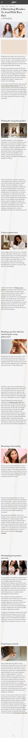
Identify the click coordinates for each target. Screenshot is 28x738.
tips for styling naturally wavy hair (9, 86)
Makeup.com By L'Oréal (15, 402)
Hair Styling (12, 6)
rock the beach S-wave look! (19, 713)
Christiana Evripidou (7, 18)
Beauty (2, 6)
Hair (7, 6)
